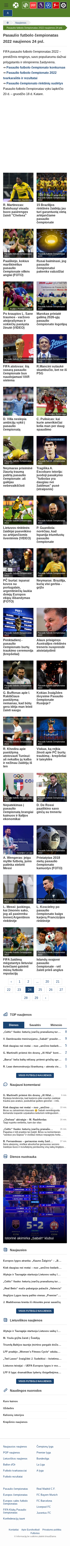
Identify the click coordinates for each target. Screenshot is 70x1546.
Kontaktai (14, 1529)
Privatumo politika (51, 1529)
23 (19, 989)
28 (26, 997)
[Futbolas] (7, 22)
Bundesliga (43, 1458)
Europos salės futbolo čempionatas (15, 1502)
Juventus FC (44, 1512)
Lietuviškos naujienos (15, 1458)
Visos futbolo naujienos (35, 1075)
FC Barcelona (44, 1500)
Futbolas (35, 1533)
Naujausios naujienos (15, 1446)
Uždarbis (8, 1408)
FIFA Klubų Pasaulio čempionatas (14, 1511)
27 (61, 989)
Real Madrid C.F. (46, 1488)
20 (47, 981)
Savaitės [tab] (35, 1025)
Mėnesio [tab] (56, 1025)
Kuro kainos (10, 1401)
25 (40, 989)
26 (50, 989)
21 (58, 981)
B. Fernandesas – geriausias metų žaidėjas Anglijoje (34, 1141)
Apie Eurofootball (30, 1529)
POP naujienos (11, 1452)
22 (8, 989)
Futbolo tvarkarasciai (15, 1470)
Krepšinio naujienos (15, 1422)
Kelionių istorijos (13, 1415)
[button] (6, 5)
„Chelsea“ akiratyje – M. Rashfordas (24, 1119)
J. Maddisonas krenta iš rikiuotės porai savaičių (32, 1302)
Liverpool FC (44, 1506)
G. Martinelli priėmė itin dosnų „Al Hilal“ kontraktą (33, 1052)
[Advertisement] (35, 135)
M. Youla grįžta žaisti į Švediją (21, 1338)
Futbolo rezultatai (13, 1476)
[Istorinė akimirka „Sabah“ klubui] (35, 1203)
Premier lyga (44, 1452)
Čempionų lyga (45, 1446)
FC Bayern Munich (47, 1494)
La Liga (41, 1464)
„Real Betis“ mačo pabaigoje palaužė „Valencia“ (32, 1288)
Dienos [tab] (13, 1025)
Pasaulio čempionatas (15, 1488)
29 (36, 997)
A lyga (40, 1470)
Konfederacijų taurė (14, 1518)
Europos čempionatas (15, 1494)
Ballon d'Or (9, 1464)
